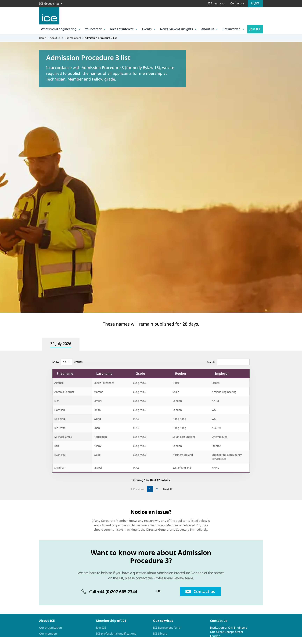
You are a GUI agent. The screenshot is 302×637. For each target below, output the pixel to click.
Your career (93, 29)
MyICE (255, 3)
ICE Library (160, 633)
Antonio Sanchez (64, 392)
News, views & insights (176, 29)
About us (207, 29)
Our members (48, 633)
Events (147, 29)
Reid (57, 445)
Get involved (231, 29)
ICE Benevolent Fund (166, 627)
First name (65, 373)
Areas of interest (122, 29)
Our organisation (50, 627)
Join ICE (255, 29)
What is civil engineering (59, 29)
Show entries (67, 361)
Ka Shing (59, 418)
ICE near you (216, 3)
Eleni (57, 400)
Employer (221, 373)
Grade (140, 373)
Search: (211, 362)
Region (180, 373)
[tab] (61, 344)
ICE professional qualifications (116, 633)
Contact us (237, 3)
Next (166, 489)
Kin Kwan (60, 427)
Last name (104, 373)
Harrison (59, 410)
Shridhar (59, 467)
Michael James (63, 436)
